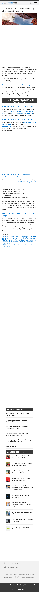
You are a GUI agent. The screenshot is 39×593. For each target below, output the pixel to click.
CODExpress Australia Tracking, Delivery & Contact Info (21, 504)
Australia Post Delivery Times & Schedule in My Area (22, 457)
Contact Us (16, 585)
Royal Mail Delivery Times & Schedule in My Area (21, 479)
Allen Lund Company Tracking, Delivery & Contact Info (16, 421)
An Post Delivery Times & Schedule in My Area (20, 472)
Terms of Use (32, 585)
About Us (9, 585)
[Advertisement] (19, 45)
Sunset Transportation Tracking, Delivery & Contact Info (17, 427)
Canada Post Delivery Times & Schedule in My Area (22, 464)
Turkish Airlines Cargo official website (22, 113)
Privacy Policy (23, 585)
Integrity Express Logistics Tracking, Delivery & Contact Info (18, 441)
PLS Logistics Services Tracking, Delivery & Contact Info (17, 434)
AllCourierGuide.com (21, 589)
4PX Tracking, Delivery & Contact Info (20, 496)
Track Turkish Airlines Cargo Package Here (19, 100)
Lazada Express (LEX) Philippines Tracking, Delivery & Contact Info (22, 487)
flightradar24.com (7, 126)
